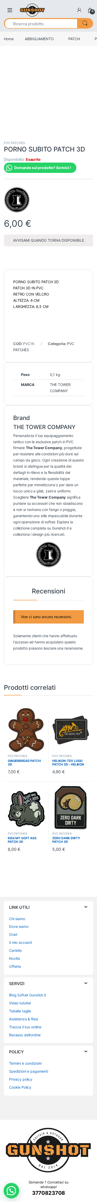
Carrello (15, 950)
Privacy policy (20, 1079)
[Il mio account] (79, 10)
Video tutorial (20, 1003)
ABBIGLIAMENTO (39, 39)
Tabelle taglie (20, 1011)
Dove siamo (18, 926)
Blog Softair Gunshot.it (27, 995)
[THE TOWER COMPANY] (17, 200)
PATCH (74, 39)
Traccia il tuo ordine (25, 1027)
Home (8, 39)
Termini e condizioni (25, 1063)
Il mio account (20, 942)
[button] (11, 1190)
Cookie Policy (20, 1087)
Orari (13, 934)
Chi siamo (17, 919)
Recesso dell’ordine (25, 1035)
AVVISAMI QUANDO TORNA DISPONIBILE (48, 240)
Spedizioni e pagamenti (28, 1071)
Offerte (15, 966)
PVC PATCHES (14, 143)
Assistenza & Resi (23, 1019)
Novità (14, 958)
